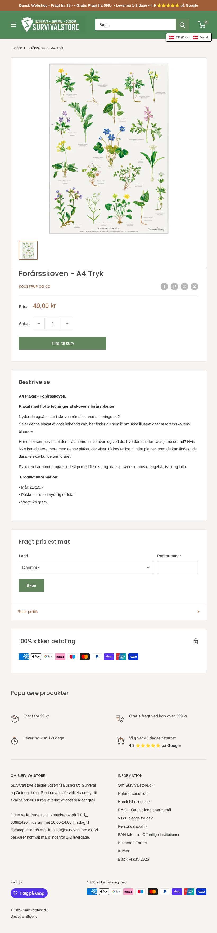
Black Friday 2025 (133, 859)
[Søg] (182, 24)
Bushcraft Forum (132, 842)
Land (23, 555)
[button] (188, 37)
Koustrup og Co (34, 287)
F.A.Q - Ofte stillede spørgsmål (144, 810)
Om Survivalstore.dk (135, 785)
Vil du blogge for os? (135, 818)
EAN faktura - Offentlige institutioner (148, 834)
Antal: (24, 323)
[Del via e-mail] (194, 286)
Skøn (31, 585)
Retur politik (27, 611)
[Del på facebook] (164, 286)
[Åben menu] (13, 25)
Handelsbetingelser (134, 801)
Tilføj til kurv (62, 343)
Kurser (123, 851)
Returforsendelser (133, 793)
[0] (202, 24)
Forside (16, 48)
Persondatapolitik (132, 826)
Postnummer (169, 555)
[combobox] (135, 24)
